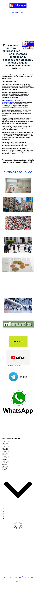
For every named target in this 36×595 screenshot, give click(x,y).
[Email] (3, 508)
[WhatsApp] (3, 511)
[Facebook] (3, 513)
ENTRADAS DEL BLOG (18, 172)
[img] (18, 5)
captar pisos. (24, 145)
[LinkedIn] (3, 518)
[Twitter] (3, 516)
